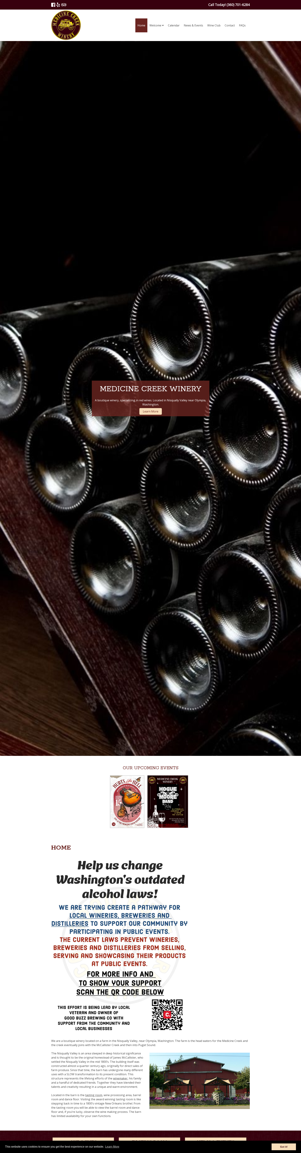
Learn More (150, 411)
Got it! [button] (284, 1146)
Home (141, 25)
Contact (230, 25)
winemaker (120, 1078)
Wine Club (214, 25)
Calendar (174, 25)
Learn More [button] (112, 1146)
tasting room (93, 1095)
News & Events (193, 25)
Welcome (155, 25)
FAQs (242, 25)
